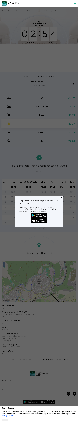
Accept (5, 420)
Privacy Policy (7, 416)
